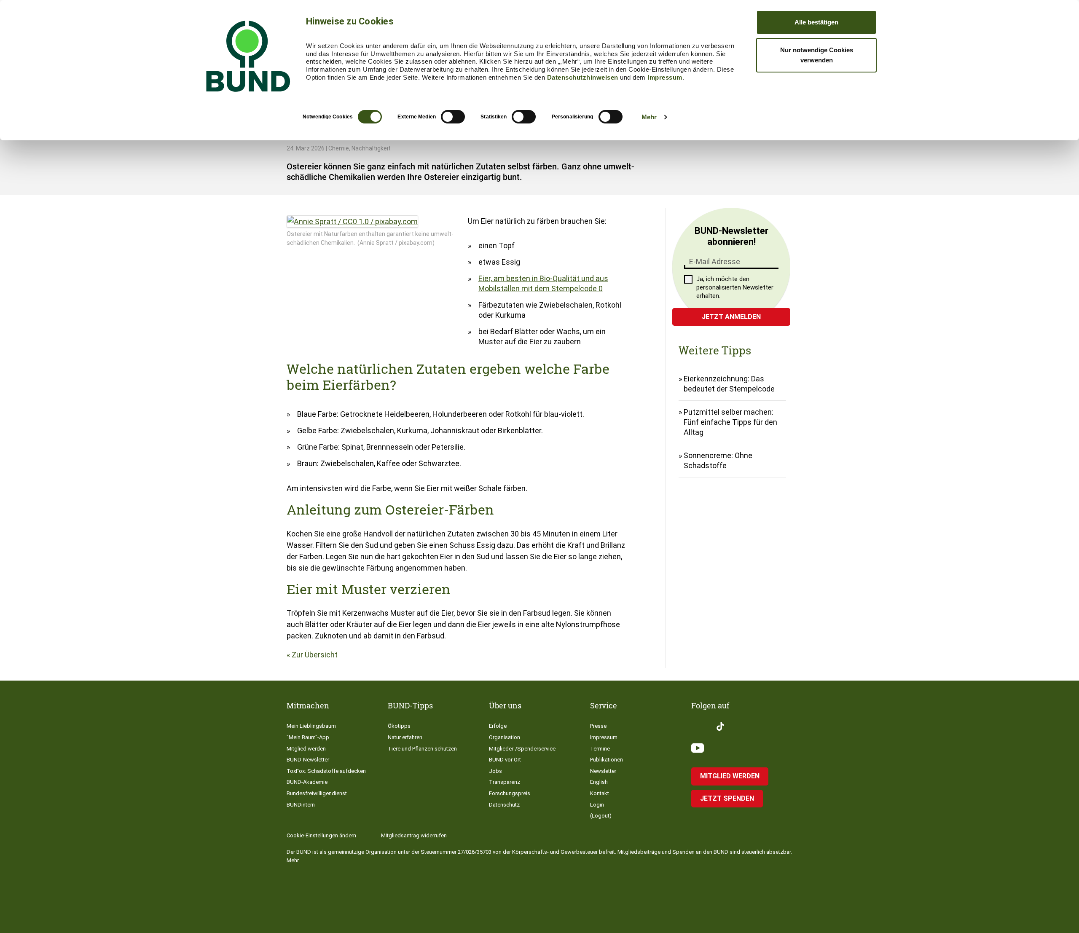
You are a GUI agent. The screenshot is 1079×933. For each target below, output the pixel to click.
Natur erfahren (405, 737)
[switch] (453, 116)
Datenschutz (504, 805)
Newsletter (603, 771)
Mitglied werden (306, 748)
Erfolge (498, 726)
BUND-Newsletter (308, 759)
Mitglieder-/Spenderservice (522, 748)
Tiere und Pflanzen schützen (422, 748)
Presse (598, 726)
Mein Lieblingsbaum (311, 726)
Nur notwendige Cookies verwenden (816, 55)
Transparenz (504, 782)
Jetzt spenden (727, 798)
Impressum (664, 77)
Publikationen (606, 759)
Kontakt (599, 793)
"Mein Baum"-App (308, 737)
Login (597, 805)
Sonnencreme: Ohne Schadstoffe (718, 460)
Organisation (504, 737)
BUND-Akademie (307, 782)
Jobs (495, 771)
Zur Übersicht (315, 654)
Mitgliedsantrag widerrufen (414, 835)
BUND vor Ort (505, 759)
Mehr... (294, 860)
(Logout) (601, 815)
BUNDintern (301, 805)
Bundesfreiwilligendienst (317, 793)
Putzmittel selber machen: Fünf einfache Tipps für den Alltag (730, 422)
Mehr (649, 117)
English (599, 782)
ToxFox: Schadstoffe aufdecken (326, 771)
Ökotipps (399, 726)
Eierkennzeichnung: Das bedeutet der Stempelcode (729, 383)
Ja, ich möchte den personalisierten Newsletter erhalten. (734, 287)
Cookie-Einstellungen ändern (321, 835)
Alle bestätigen (816, 22)
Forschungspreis (509, 793)
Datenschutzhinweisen (582, 77)
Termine (600, 748)
